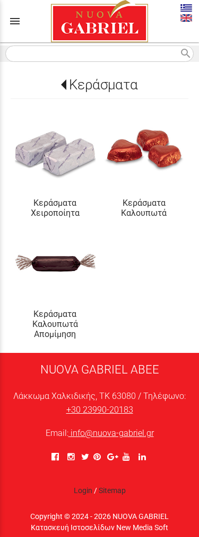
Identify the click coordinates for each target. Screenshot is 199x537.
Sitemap (112, 490)
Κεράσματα (103, 85)
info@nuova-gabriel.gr (111, 433)
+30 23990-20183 (99, 410)
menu (14, 21)
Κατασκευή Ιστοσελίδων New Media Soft (99, 527)
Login (83, 490)
